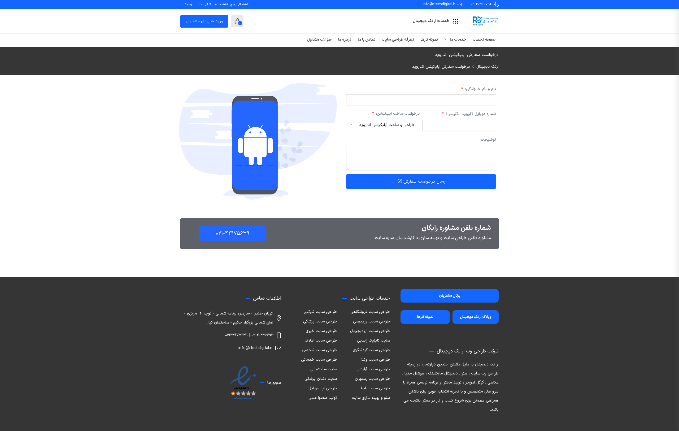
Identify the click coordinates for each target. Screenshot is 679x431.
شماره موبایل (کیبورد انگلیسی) (470, 114)
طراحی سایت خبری (321, 331)
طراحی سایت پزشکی (320, 321)
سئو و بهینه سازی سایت (370, 398)
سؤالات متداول (319, 40)
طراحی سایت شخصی (319, 350)
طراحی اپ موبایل (322, 388)
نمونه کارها (429, 40)
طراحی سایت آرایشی (373, 369)
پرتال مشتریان (449, 296)
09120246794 (481, 4)
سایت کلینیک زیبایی (373, 341)
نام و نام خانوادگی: (480, 89)
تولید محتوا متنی (322, 398)
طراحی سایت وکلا (375, 360)
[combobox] (383, 125)
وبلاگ (188, 4)
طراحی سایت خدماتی (319, 360)
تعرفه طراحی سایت (398, 40)
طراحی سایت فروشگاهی (370, 312)
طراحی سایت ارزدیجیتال (370, 331)
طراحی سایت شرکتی (320, 312)
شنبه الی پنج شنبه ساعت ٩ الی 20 (223, 4)
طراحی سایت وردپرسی (371, 321)
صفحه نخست (484, 40)
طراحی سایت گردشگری (371, 350)
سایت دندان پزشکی (320, 379)
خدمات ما (457, 40)
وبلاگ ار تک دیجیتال (475, 317)
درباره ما (344, 40)
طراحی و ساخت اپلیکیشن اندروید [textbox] (386, 125)
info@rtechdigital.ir (439, 4)
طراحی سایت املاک (321, 341)
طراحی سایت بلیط (375, 388)
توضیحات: (488, 140)
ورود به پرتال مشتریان (204, 21)
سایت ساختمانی (323, 369)
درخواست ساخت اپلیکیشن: (397, 114)
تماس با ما (366, 40)
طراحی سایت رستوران (372, 379)
